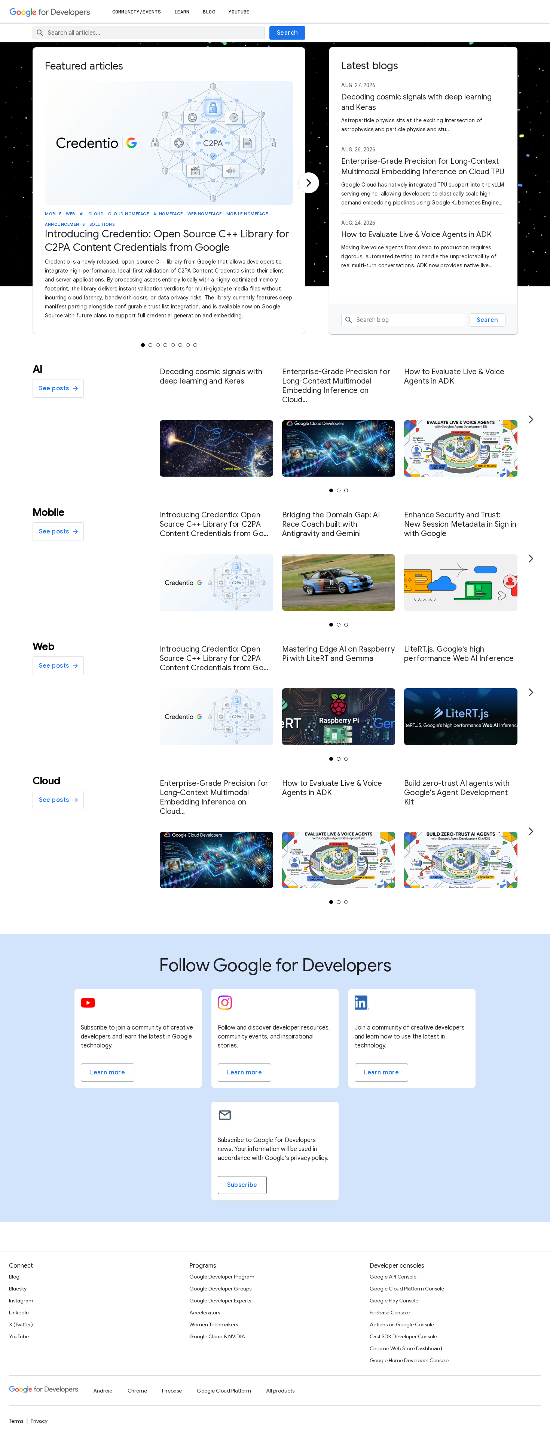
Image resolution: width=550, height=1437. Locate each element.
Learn (182, 12)
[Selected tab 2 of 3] (338, 490)
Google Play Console (394, 1300)
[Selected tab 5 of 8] (173, 345)
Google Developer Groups (220, 1288)
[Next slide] (308, 182)
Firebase (172, 1390)
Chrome (137, 1390)
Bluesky (18, 1288)
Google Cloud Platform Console (407, 1288)
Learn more (107, 1072)
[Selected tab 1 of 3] (331, 490)
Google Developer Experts (220, 1300)
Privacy (39, 1421)
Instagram (21, 1300)
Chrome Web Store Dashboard (406, 1348)
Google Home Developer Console (409, 1360)
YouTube (239, 12)
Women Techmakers (213, 1324)
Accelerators (204, 1312)
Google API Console (393, 1276)
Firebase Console (390, 1312)
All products (280, 1390)
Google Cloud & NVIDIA (217, 1336)
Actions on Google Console (402, 1324)
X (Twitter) (21, 1324)
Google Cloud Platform (224, 1390)
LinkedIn (19, 1312)
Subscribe (242, 1185)
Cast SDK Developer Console (403, 1336)
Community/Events (136, 12)
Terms (16, 1421)
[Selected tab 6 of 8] (180, 345)
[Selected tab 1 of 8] (143, 345)
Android (103, 1390)
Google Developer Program (221, 1276)
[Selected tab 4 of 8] (165, 345)
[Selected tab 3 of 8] (158, 345)
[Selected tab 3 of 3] (346, 490)
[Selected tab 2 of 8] (150, 345)
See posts (54, 388)
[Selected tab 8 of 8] (195, 345)
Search (287, 33)
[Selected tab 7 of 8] (188, 345)
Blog (209, 12)
